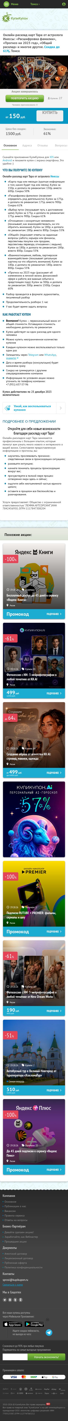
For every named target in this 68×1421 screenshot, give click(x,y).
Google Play (34, 1324)
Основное (10, 145)
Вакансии (10, 1211)
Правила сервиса (15, 1215)
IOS (52, 157)
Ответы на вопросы (16, 1220)
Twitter (15, 1300)
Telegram (33, 354)
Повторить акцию (25, 98)
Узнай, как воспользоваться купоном (32, 408)
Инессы (54, 176)
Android (8, 160)
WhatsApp (50, 354)
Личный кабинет (64, 4)
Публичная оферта (16, 1263)
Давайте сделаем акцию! (19, 1232)
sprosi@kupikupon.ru (15, 1280)
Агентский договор (16, 1253)
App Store (12, 1324)
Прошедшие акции (16, 1241)
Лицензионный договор (19, 1258)
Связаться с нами (13, 1284)
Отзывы (42, 145)
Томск (34, 4)
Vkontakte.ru (10, 1300)
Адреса (27, 145)
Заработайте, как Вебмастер (21, 1236)
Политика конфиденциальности (23, 1267)
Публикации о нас (15, 1206)
